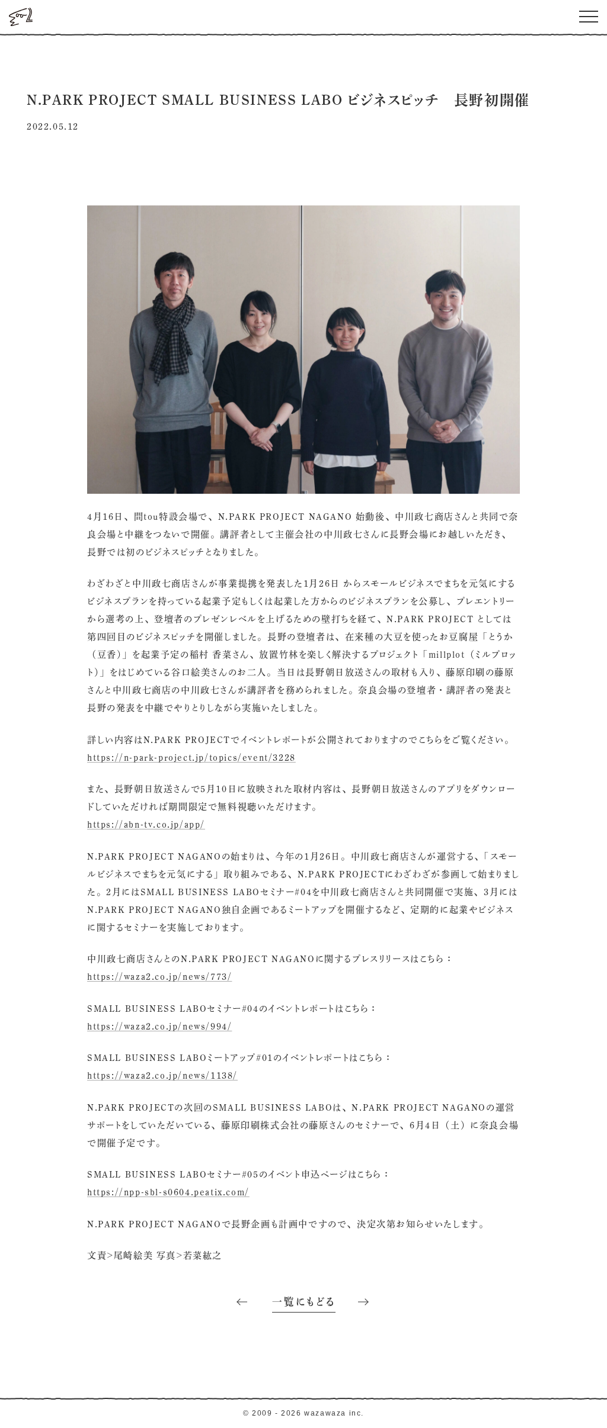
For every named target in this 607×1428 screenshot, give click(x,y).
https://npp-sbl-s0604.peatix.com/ (168, 1192)
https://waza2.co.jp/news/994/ (159, 1026)
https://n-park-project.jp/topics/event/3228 (191, 757)
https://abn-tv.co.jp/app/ (146, 824)
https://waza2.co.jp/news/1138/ (162, 1075)
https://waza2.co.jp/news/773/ (159, 976)
